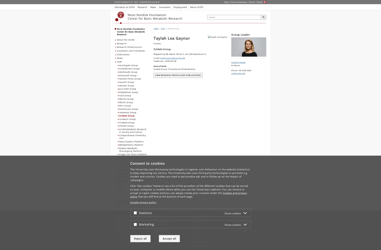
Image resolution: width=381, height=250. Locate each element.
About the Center (126, 39)
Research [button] (142, 7)
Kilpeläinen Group (128, 92)
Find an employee (239, 2)
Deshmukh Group (128, 72)
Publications (123, 54)
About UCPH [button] (196, 7)
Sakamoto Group (127, 112)
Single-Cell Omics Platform (133, 154)
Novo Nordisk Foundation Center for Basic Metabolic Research (131, 31)
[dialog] (190, 203)
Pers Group (125, 105)
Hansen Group (126, 85)
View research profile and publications (178, 75)
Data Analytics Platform (131, 141)
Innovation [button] (165, 7)
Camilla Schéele (238, 62)
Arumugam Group (128, 65)
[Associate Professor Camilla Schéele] (248, 47)
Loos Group (125, 95)
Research (122, 43)
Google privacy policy (143, 202)
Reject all (140, 238)
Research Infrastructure (129, 47)
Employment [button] (180, 7)
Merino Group (126, 99)
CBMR (156, 28)
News (120, 58)
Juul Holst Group (127, 88)
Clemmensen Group (129, 68)
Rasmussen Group (128, 109)
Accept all (169, 238)
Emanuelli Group (128, 75)
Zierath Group (126, 125)
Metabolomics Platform (131, 144)
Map (226, 2)
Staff (119, 61)
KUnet (252, 2)
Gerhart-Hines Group (130, 78)
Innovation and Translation (131, 50)
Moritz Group (126, 102)
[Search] (263, 17)
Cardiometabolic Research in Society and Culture (132, 130)
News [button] (153, 7)
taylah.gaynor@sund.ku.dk (172, 58)
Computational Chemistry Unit (132, 137)
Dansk (260, 2)
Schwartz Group (127, 119)
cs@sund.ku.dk (238, 73)
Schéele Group (127, 115)
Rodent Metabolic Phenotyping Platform (130, 149)
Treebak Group (127, 122)
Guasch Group (126, 82)
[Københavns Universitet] (119, 18)
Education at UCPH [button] (125, 7)
